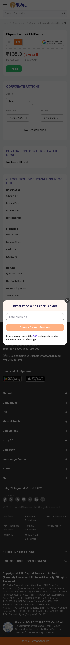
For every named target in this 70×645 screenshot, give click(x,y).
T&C (35, 336)
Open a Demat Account (35, 327)
